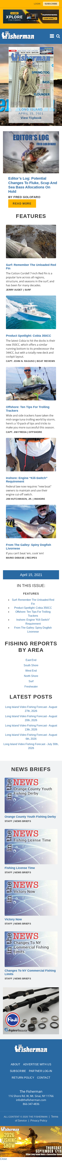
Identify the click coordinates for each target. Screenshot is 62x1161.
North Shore (31, 676)
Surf (31, 681)
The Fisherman (18, 36)
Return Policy (23, 1077)
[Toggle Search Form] (58, 36)
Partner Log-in (40, 1071)
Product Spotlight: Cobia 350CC (28, 335)
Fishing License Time (20, 868)
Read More (22, 203)
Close (3, 1159)
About (15, 1064)
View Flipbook (31, 118)
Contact (43, 1077)
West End (31, 670)
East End (31, 660)
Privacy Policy (38, 1120)
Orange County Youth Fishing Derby (30, 816)
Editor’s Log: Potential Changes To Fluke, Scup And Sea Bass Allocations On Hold (32, 185)
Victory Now (13, 919)
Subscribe (18, 1071)
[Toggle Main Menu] (52, 36)
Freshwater (31, 686)
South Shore (31, 665)
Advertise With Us (37, 1064)
